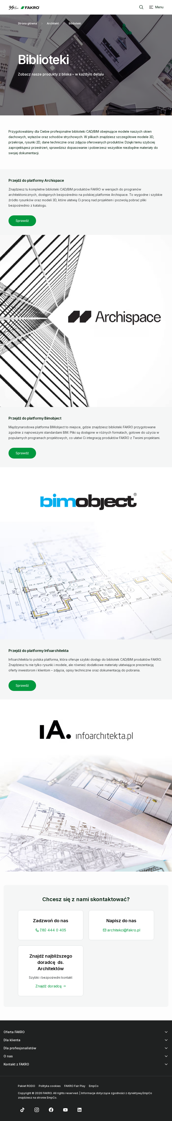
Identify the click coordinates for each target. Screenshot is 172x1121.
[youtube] (65, 1109)
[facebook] (51, 1109)
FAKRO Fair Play (74, 1086)
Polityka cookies (50, 1086)
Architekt (53, 23)
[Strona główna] (24, 7)
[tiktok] (22, 1109)
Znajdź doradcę (48, 986)
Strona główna (27, 23)
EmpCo (94, 1086)
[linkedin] (79, 1109)
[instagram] (36, 1109)
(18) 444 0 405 (53, 930)
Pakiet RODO (26, 1086)
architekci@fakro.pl (123, 930)
